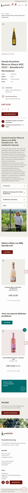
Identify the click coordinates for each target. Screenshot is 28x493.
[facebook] (3, 482)
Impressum (4, 491)
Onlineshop (4, 477)
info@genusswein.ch (7, 457)
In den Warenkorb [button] (12, 300)
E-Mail (16, 445)
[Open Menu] (25, 5)
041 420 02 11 (24, 1)
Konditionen (4, 473)
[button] (26, 272)
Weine (7, 13)
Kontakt (3, 479)
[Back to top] (24, 489)
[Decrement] (3, 109)
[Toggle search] (22, 5)
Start (2, 13)
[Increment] (8, 109)
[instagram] (7, 482)
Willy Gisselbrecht (7, 71)
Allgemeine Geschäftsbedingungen (11, 475)
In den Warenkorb (10, 114)
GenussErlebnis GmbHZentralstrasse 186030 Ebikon (7, 463)
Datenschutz (11, 491)
